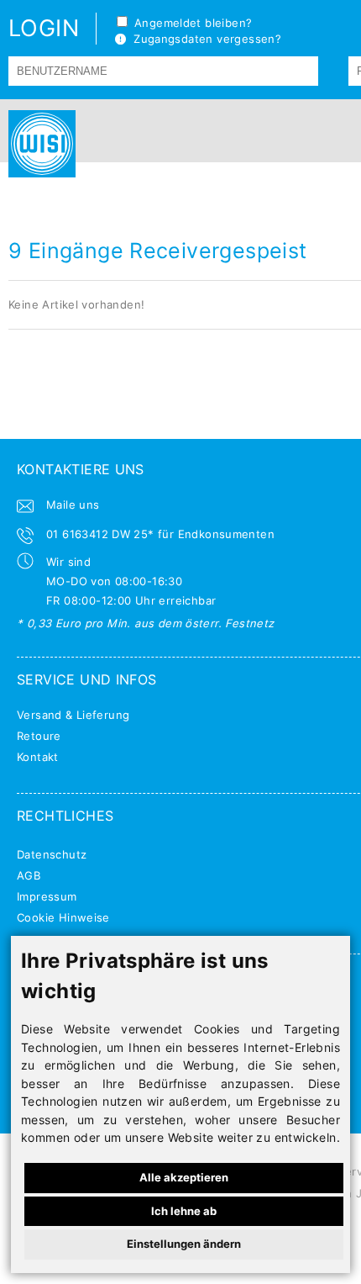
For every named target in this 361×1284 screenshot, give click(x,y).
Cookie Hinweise (63, 917)
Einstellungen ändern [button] (184, 1243)
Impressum (47, 896)
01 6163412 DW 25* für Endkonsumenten (160, 534)
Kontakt (38, 757)
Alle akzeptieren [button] (183, 1177)
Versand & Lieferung (73, 714)
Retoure (39, 735)
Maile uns (73, 504)
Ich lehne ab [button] (184, 1211)
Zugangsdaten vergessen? (203, 38)
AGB (28, 875)
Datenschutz (51, 854)
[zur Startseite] (38, 143)
